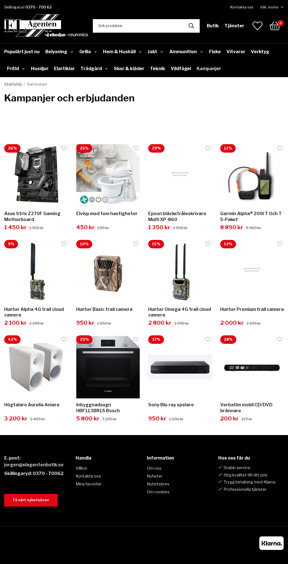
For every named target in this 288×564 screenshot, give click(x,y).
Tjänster (234, 25)
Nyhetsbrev (158, 484)
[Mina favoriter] (257, 26)
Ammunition (183, 51)
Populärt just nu (22, 51)
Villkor (81, 468)
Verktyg (260, 51)
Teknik (157, 68)
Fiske (215, 51)
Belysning (56, 51)
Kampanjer (209, 68)
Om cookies (158, 491)
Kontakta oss (241, 7)
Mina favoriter (89, 484)
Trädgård (91, 68)
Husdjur (39, 68)
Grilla (85, 51)
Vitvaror (235, 51)
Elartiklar (64, 68)
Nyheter (155, 476)
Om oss (154, 468)
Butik (213, 25)
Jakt (152, 51)
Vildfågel (181, 68)
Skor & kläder (129, 68)
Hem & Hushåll (119, 51)
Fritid (13, 68)
